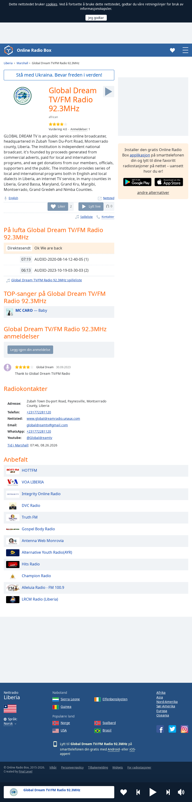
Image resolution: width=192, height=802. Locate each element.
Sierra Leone (70, 699)
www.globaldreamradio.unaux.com (53, 418)
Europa (161, 711)
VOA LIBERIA (33, 482)
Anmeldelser (78, 129)
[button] (153, 792)
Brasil (107, 730)
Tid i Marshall (17, 445)
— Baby (31, 310)
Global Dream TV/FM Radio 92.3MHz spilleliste (46, 280)
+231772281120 (39, 412)
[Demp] (182, 792)
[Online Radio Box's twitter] (172, 729)
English (13, 198)
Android (114, 749)
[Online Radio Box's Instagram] (184, 729)
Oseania (162, 715)
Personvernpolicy (72, 767)
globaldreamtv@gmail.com (47, 425)
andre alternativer (153, 192)
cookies (51, 4)
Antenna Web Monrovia (43, 540)
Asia (159, 697)
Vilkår (53, 767)
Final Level (25, 771)
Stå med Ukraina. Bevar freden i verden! (59, 75)
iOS (132, 749)
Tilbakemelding (98, 767)
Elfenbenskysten (115, 699)
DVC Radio (31, 505)
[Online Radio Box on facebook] (160, 729)
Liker (61, 206)
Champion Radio (36, 575)
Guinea (66, 706)
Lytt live (95, 206)
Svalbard (109, 722)
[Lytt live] (108, 91)
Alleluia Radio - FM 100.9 (43, 587)
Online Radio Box (34, 50)
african (53, 117)
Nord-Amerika (167, 701)
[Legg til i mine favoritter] (123, 792)
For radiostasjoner (139, 767)
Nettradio (12, 695)
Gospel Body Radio (38, 528)
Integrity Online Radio (41, 493)
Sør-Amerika (165, 706)
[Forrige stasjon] (138, 792)
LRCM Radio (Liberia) (40, 599)
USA (64, 730)
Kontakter (108, 217)
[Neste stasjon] (168, 792)
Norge (65, 722)
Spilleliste (86, 217)
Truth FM (30, 517)
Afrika (161, 692)
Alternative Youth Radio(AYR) (47, 552)
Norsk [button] (8, 724)
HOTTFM (29, 470)
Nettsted (108, 198)
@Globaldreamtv (39, 437)
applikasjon (140, 155)
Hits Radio (31, 564)
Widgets (117, 767)
